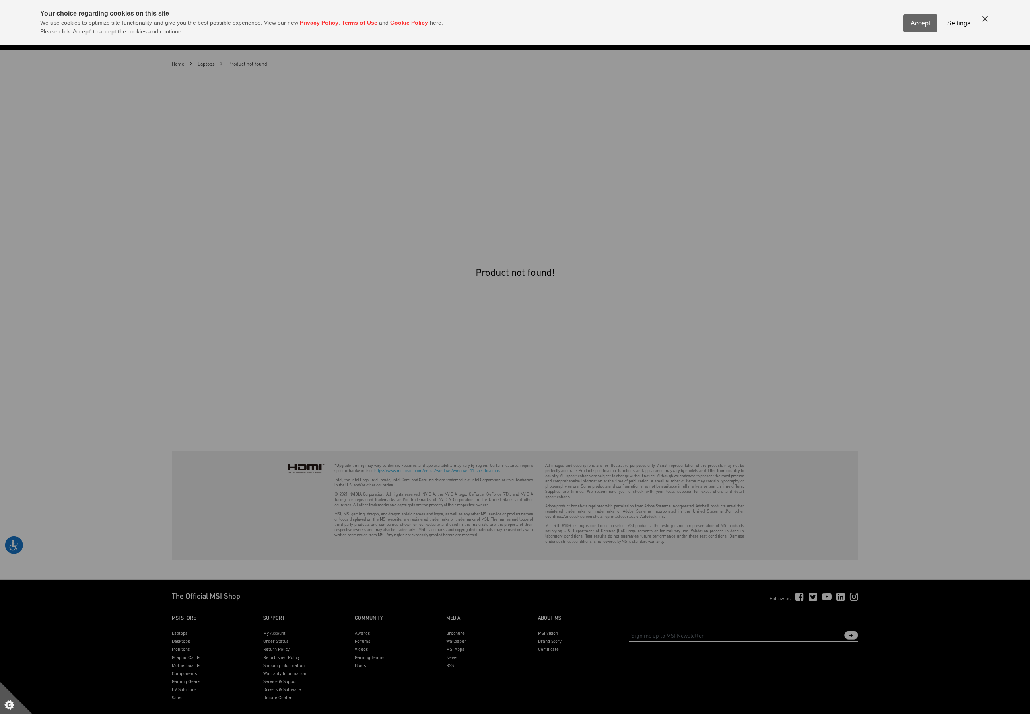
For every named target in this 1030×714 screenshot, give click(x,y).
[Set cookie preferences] (16, 698)
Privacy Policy (319, 22)
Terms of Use (359, 22)
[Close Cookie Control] (985, 19)
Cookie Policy (409, 22)
